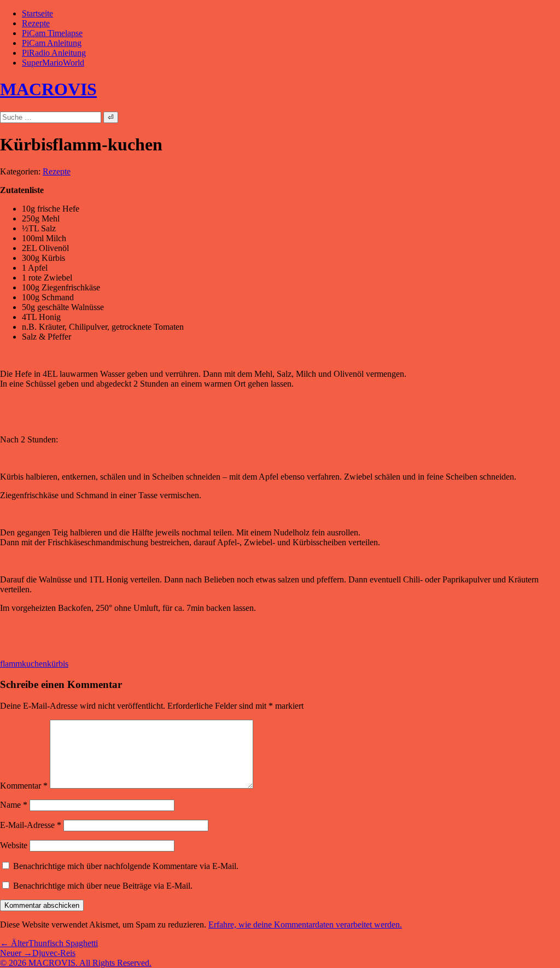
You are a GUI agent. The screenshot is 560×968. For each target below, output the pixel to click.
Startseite (37, 13)
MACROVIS (48, 89)
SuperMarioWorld (53, 62)
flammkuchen (23, 663)
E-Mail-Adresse (30, 825)
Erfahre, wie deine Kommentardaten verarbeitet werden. (305, 924)
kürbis (57, 663)
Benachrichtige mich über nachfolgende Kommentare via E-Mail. (125, 866)
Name (13, 804)
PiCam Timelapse (52, 33)
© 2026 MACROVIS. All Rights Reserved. (75, 962)
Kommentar (24, 785)
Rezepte (36, 23)
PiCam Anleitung (51, 43)
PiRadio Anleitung (54, 52)
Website (13, 845)
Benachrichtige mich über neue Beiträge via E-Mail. (102, 885)
